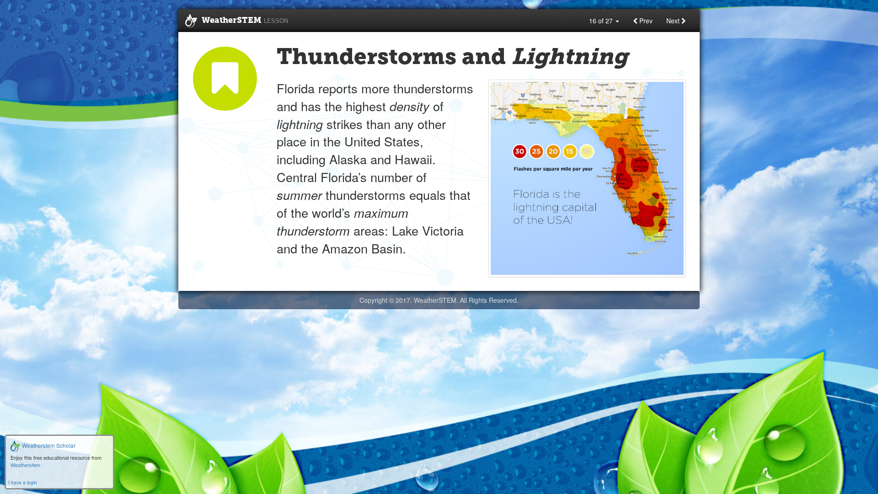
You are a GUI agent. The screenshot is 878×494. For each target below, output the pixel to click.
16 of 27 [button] (602, 20)
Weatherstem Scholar (48, 445)
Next (673, 20)
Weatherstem (25, 464)
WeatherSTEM (245, 20)
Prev (645, 20)
